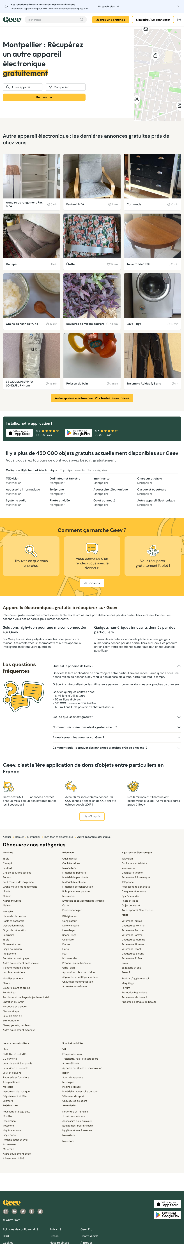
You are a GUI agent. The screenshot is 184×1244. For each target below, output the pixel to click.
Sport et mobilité (72, 1043)
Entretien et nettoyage (16, 958)
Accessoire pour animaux (77, 1121)
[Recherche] (82, 19)
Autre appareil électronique (156, 503)
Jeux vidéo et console (15, 1068)
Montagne (68, 1082)
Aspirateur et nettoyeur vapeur (80, 977)
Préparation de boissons (76, 963)
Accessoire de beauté (134, 997)
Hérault (19, 836)
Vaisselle (8, 911)
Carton (66, 905)
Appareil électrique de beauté (139, 1001)
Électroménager (72, 910)
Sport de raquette (72, 1077)
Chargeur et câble (149, 481)
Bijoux (125, 963)
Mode (125, 914)
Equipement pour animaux (77, 1125)
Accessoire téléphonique (110, 492)
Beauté (126, 972)
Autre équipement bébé (17, 1153)
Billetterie (8, 1100)
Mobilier (7, 1116)
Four (64, 953)
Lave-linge (68, 930)
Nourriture (68, 1135)
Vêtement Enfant (131, 949)
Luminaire (8, 935)
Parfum (126, 987)
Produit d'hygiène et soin (136, 978)
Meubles (8, 852)
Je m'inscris (92, 583)
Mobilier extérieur (13, 978)
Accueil (7, 836)
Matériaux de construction (77, 886)
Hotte (65, 949)
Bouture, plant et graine (16, 987)
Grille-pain (68, 967)
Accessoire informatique (23, 492)
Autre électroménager (75, 986)
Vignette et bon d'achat (16, 967)
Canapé (7, 863)
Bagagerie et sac (131, 967)
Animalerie (68, 1105)
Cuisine (7, 896)
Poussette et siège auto (16, 1111)
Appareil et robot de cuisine (78, 972)
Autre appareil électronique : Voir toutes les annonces (92, 398)
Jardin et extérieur (14, 972)
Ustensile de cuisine (14, 916)
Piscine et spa (11, 1011)
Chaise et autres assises (17, 872)
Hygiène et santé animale (77, 1130)
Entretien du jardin (13, 1001)
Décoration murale (13, 925)
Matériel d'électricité (74, 882)
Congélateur (69, 920)
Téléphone (57, 492)
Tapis (6, 939)
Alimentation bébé (13, 1158)
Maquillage (128, 983)
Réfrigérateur (69, 916)
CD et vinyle (10, 1058)
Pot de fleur (9, 992)
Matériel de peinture (74, 872)
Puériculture (10, 1105)
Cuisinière (68, 939)
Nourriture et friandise (75, 1111)
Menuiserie (68, 896)
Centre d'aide (89, 1236)
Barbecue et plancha (15, 1006)
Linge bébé (9, 1135)
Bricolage (68, 852)
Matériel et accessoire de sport (80, 1091)
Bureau (7, 877)
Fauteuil (7, 868)
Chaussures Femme (133, 925)
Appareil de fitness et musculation (82, 1068)
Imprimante (101, 481)
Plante (6, 983)
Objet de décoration (14, 930)
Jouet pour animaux (73, 1116)
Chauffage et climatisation (77, 981)
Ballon (65, 1072)
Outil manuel (69, 858)
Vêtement (8, 1125)
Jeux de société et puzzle (17, 1063)
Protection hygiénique (134, 992)
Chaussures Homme (133, 939)
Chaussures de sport (74, 1100)
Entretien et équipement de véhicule (83, 900)
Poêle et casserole (13, 920)
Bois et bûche (11, 1020)
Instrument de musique (16, 1091)
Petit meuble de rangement (18, 882)
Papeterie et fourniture (16, 1077)
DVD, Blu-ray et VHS (14, 1054)
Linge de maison (12, 949)
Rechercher (44, 97)
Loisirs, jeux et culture (16, 1043)
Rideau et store (11, 944)
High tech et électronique (59, 836)
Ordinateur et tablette (65, 481)
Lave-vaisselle (70, 925)
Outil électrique (71, 863)
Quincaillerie (69, 868)
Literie (6, 891)
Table (6, 858)
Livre (5, 1049)
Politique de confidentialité (20, 1229)
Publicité (55, 1229)
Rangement (9, 953)
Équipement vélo (72, 1054)
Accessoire (9, 1144)
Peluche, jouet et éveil (15, 1139)
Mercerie (8, 1086)
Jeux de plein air (12, 1015)
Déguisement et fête (15, 1096)
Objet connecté (104, 503)
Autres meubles (12, 900)
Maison (7, 905)
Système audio (16, 503)
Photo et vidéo (60, 503)
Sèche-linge (69, 935)
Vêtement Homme (132, 935)
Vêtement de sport (73, 1096)
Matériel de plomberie (75, 877)
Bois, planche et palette (76, 891)
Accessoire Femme (133, 930)
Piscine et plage (71, 1086)
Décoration (9, 1121)
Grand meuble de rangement (20, 886)
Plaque (66, 944)
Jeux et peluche (12, 1072)
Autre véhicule (70, 1063)
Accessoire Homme (133, 944)
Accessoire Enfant (132, 958)
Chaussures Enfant (133, 953)
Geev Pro (86, 1229)
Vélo (64, 1049)
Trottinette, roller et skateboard (80, 1058)
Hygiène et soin (12, 1130)
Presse (54, 1236)
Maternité (8, 1149)
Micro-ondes (69, 958)
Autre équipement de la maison (21, 963)
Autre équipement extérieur (19, 1030)
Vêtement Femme (132, 920)
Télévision (13, 481)
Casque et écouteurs (151, 492)
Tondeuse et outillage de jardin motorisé (26, 997)
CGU (6, 1236)
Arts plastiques (11, 1082)
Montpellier (34, 836)
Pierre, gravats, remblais (17, 1025)
